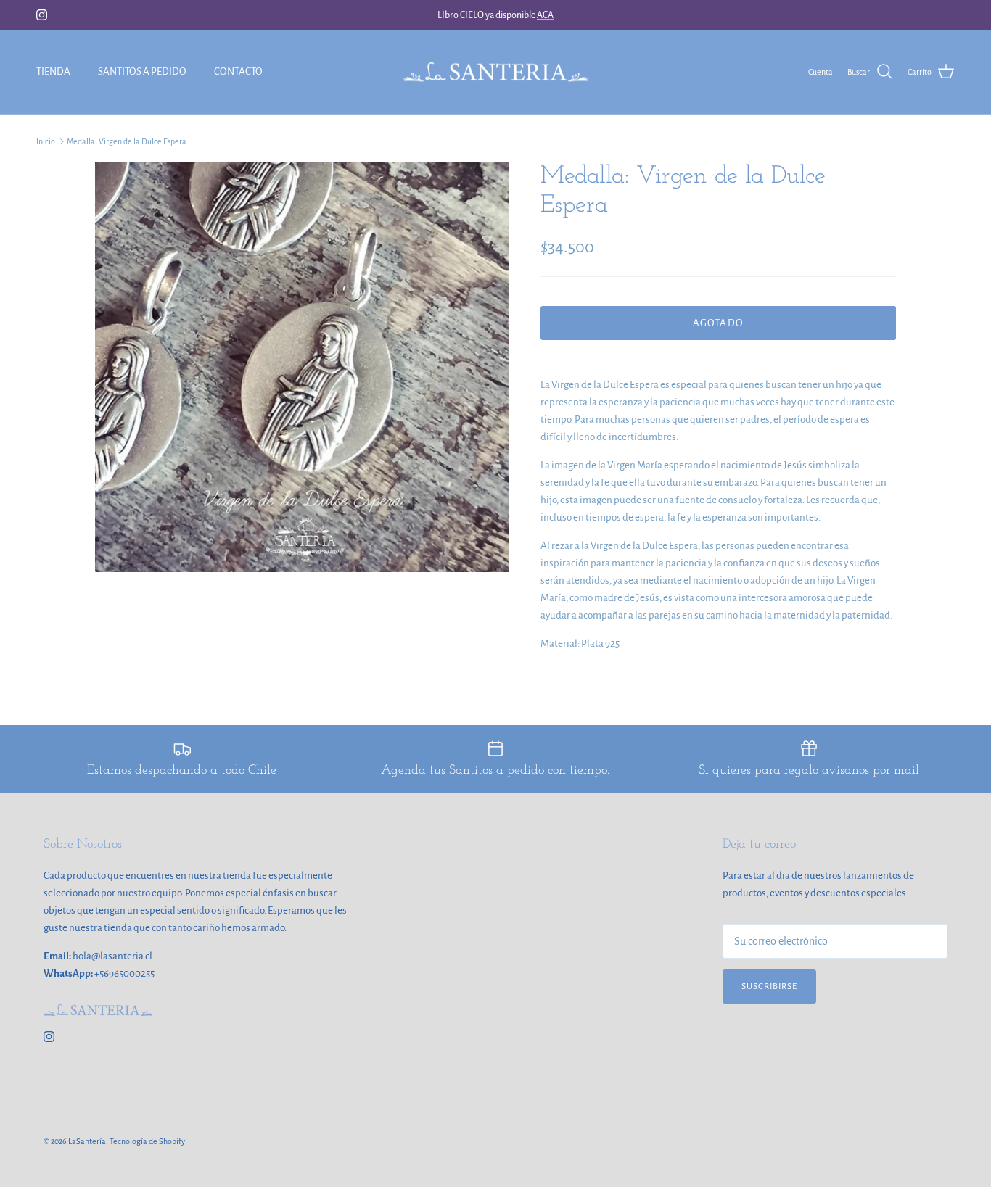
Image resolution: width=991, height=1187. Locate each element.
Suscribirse (769, 986)
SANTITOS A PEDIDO (142, 71)
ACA (545, 15)
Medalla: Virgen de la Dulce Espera (126, 141)
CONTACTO (238, 71)
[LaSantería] (495, 72)
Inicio (45, 141)
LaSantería (87, 1141)
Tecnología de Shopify (147, 1141)
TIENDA (53, 71)
